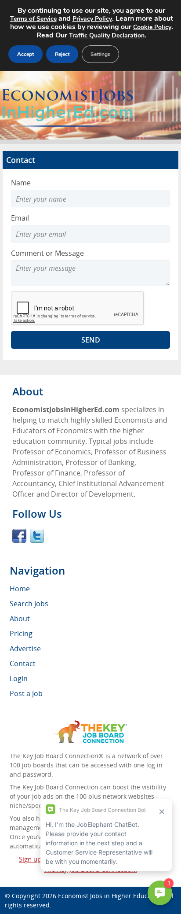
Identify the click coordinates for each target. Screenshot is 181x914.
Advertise (25, 648)
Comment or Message (47, 253)
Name (21, 183)
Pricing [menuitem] (21, 633)
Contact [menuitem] (23, 663)
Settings (100, 54)
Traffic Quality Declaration (107, 35)
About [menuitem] (20, 618)
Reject (62, 54)
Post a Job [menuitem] (26, 693)
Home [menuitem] (20, 588)
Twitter (37, 536)
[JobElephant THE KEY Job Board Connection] (90, 724)
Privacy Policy (92, 19)
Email (20, 218)
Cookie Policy (152, 27)
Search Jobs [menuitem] (29, 603)
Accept (25, 54)
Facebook (19, 536)
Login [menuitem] (19, 678)
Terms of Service (33, 19)
